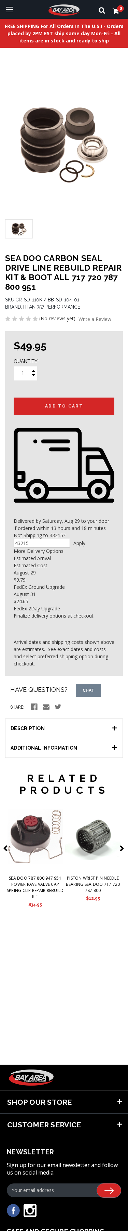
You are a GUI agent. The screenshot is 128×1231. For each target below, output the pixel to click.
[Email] (46, 707)
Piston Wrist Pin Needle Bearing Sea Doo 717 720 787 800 (93, 884)
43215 (56, 535)
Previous (7, 848)
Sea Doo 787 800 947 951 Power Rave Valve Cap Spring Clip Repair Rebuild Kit (35, 887)
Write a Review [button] (95, 319)
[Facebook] (34, 707)
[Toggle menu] (9, 9)
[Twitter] (58, 707)
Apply (79, 543)
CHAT (88, 690)
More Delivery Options (38, 551)
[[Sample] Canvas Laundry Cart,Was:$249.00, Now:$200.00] (35, 836)
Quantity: (26, 361)
